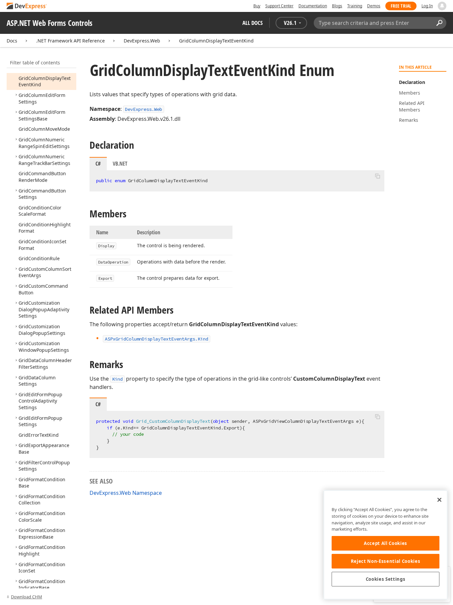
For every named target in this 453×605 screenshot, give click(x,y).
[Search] (439, 23)
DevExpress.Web (142, 41)
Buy (256, 6)
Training (354, 6)
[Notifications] (442, 6)
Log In (427, 6)
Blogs (337, 6)
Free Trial (401, 6)
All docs (252, 23)
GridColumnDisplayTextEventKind (216, 41)
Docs (12, 41)
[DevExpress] (27, 6)
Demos (373, 6)
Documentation (312, 6)
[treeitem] (42, 115)
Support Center (279, 6)
